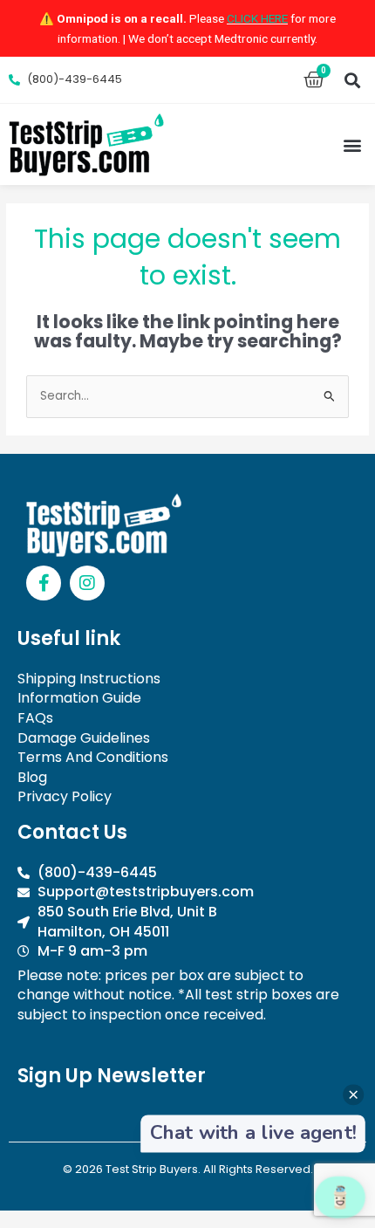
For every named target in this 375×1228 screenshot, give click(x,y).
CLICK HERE (257, 18)
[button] (352, 79)
